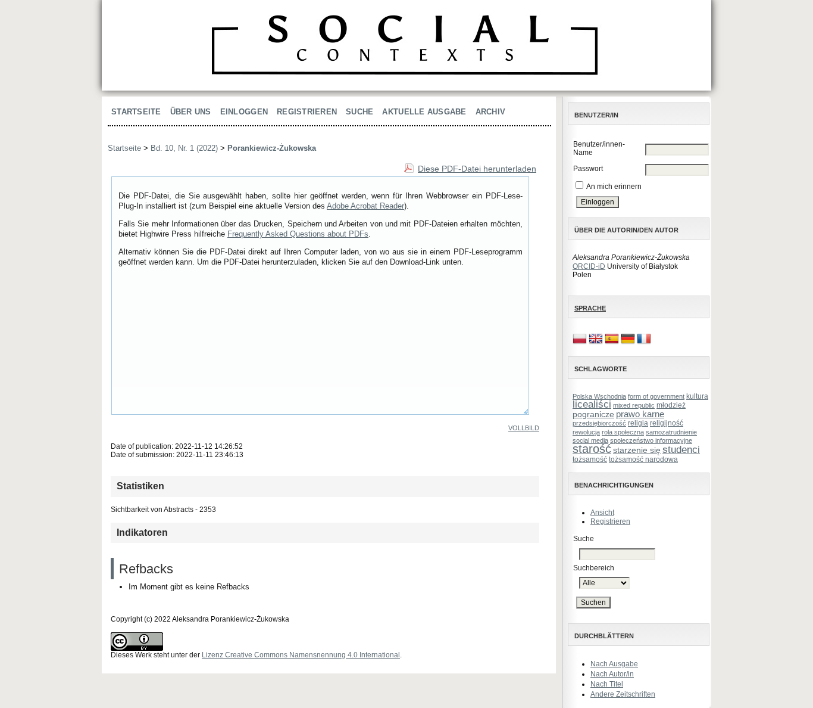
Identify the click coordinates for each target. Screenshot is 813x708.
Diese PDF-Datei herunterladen (477, 168)
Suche (359, 111)
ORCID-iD (589, 266)
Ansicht (602, 512)
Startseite (136, 111)
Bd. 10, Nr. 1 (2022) (184, 148)
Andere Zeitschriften (622, 694)
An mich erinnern (614, 186)
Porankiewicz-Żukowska (271, 148)
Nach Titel (606, 684)
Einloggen (244, 111)
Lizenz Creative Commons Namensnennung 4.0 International (301, 655)
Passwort (588, 168)
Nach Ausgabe (614, 664)
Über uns (190, 111)
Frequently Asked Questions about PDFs (297, 233)
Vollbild (523, 427)
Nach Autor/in (612, 674)
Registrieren (610, 521)
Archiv (491, 111)
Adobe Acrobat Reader (365, 205)
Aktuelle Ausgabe (424, 111)
